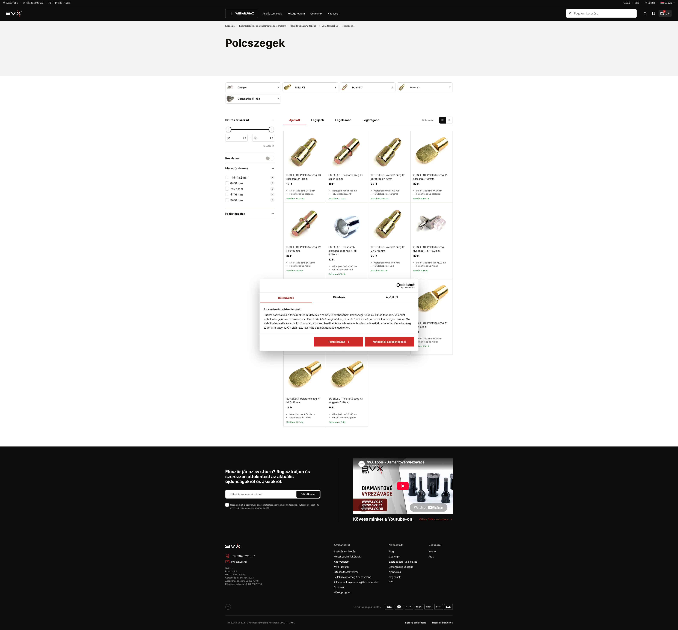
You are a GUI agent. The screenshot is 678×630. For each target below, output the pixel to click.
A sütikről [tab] (392, 297)
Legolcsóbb (343, 120)
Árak (431, 556)
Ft (244, 138)
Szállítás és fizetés (344, 551)
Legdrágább (371, 120)
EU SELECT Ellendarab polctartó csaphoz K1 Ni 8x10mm (342, 250)
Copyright (394, 556)
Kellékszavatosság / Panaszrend (352, 576)
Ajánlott (294, 120)
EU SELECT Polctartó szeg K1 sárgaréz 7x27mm (430, 176)
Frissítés (267, 146)
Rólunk (432, 551)
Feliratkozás (308, 494)
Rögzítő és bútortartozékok (304, 26)
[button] (249, 120)
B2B (391, 582)
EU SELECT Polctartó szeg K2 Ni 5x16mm (303, 248)
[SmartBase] (287, 622)
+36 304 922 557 (243, 556)
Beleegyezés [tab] (286, 297)
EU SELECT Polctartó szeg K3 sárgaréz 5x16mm (388, 176)
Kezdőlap (230, 26)
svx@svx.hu (239, 561)
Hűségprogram (296, 13)
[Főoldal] (251, 546)
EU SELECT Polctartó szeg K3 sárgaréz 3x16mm (303, 176)
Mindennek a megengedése (389, 341)
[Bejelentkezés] (645, 13)
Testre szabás (336, 341)
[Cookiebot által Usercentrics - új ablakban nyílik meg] (399, 285)
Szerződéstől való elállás (403, 561)
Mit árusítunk (341, 566)
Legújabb (317, 120)
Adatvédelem (341, 561)
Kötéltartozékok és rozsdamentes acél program (262, 26)
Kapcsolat (333, 13)
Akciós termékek (272, 13)
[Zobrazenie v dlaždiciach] (442, 120)
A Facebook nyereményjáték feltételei (355, 582)
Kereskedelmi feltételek (347, 556)
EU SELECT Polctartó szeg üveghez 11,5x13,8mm (428, 248)
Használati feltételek (442, 622)
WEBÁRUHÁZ (244, 13)
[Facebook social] (228, 607)
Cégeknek (316, 13)
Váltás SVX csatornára (433, 519)
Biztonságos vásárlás (401, 566)
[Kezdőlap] (14, 13)
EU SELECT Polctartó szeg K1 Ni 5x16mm (303, 400)
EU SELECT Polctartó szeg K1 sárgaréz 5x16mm (346, 400)
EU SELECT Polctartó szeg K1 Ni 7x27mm (430, 324)
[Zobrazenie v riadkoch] (449, 120)
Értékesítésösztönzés (346, 571)
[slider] (228, 129)
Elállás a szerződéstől (416, 622)
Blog (391, 551)
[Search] (570, 13)
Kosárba (397, 358)
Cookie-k (339, 587)
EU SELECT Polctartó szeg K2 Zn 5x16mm (346, 176)
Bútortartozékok (330, 26)
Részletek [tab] (339, 297)
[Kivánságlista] (653, 13)
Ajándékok (395, 571)
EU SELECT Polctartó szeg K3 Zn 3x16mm (388, 248)
